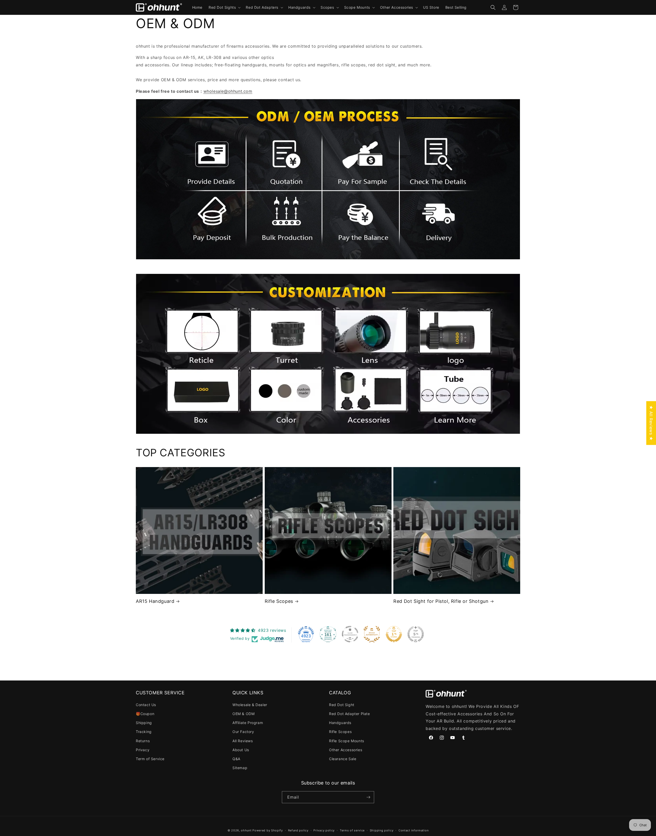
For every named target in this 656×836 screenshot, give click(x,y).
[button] (224, 7)
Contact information (413, 830)
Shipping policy (382, 830)
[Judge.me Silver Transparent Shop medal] (350, 634)
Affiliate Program (247, 722)
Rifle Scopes (279, 601)
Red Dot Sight (341, 705)
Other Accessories (345, 750)
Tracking (144, 731)
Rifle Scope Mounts (346, 741)
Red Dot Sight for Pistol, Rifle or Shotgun (440, 601)
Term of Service (150, 759)
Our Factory (243, 731)
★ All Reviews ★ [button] (651, 423)
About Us (240, 750)
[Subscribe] (368, 797)
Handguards (340, 722)
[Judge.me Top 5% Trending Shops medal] (415, 634)
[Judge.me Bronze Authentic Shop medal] (372, 634)
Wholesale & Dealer (249, 705)
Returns (143, 741)
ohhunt (246, 830)
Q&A (236, 759)
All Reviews (242, 741)
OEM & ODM (243, 713)
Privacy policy (324, 830)
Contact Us (146, 705)
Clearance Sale (342, 759)
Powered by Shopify (267, 830)
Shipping (144, 722)
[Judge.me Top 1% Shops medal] (394, 634)
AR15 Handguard (155, 601)
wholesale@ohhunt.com (227, 91)
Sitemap (239, 768)
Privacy (142, 750)
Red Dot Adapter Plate (349, 713)
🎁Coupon (145, 713)
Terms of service (352, 830)
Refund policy (298, 830)
